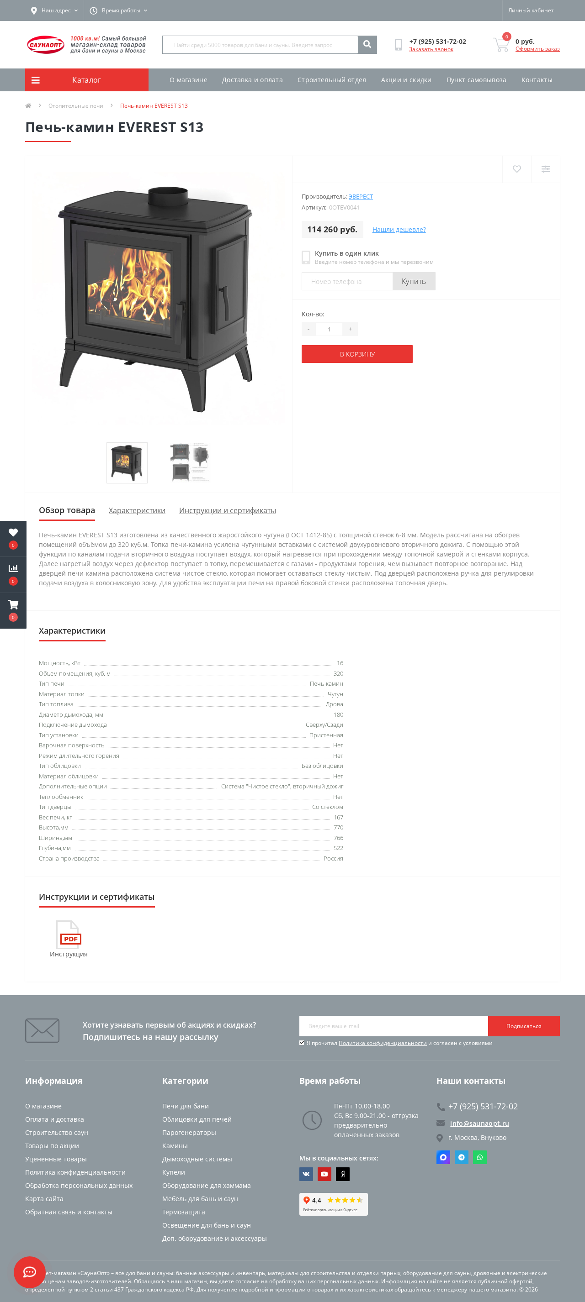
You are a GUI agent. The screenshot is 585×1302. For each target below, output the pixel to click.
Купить (414, 281)
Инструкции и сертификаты (227, 510)
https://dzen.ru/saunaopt (343, 1174)
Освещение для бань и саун (206, 1225)
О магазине (188, 79)
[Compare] (545, 169)
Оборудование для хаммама (206, 1185)
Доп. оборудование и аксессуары (214, 1238)
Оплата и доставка (54, 1119)
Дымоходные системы (197, 1159)
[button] (13, 611)
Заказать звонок (431, 49)
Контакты (537, 79)
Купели (173, 1172)
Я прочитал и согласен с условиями (400, 1043)
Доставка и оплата (252, 79)
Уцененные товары (56, 1159)
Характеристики (137, 510)
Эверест (361, 196)
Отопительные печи (75, 106)
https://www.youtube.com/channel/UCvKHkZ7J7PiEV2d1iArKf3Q (324, 1174)
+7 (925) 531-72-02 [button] (483, 1106)
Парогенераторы (189, 1132)
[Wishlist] (516, 169)
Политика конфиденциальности (383, 1043)
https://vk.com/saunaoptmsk (306, 1174)
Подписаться (524, 1026)
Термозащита (183, 1212)
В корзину (357, 354)
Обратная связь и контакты (68, 1212)
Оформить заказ (538, 48)
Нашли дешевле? (399, 229)
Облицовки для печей (197, 1119)
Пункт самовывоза (477, 79)
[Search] (367, 44)
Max (443, 1157)
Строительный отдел (332, 79)
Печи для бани (185, 1106)
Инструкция (69, 954)
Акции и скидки (406, 79)
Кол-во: (313, 314)
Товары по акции (52, 1145)
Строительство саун (56, 1132)
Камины (175, 1145)
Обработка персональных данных (79, 1185)
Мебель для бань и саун (200, 1198)
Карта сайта (44, 1198)
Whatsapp (480, 1157)
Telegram (461, 1157)
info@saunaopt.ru (479, 1123)
